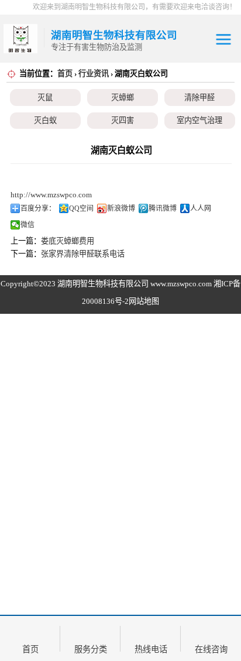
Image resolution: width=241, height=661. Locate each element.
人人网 (200, 208)
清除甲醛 (199, 97)
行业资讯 (93, 73)
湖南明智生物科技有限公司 (103, 283)
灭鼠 (45, 97)
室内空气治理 (199, 120)
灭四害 (122, 120)
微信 (27, 225)
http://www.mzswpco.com (51, 194)
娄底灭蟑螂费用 (67, 241)
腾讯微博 (163, 208)
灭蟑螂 (122, 97)
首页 (65, 73)
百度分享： (38, 208)
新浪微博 (121, 208)
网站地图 (144, 301)
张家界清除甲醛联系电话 (83, 253)
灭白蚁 (45, 120)
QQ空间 (81, 208)
